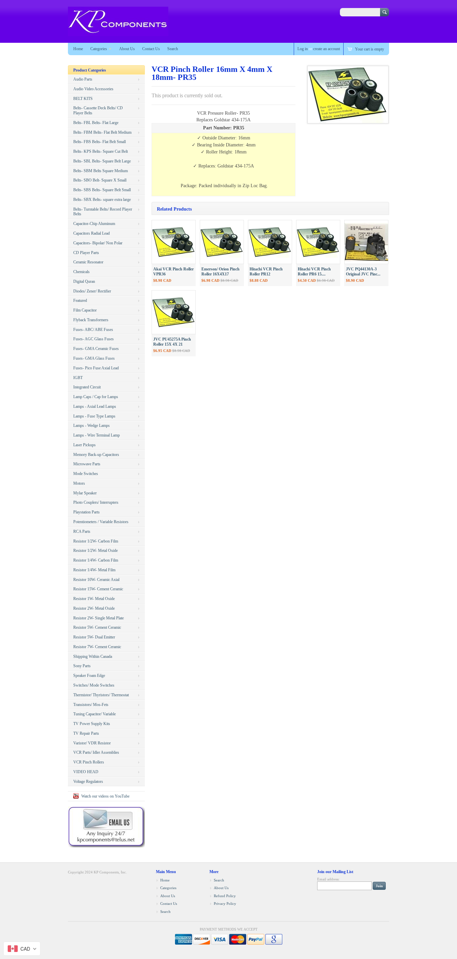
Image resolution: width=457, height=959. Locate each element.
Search (172, 48)
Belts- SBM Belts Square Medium (100, 170)
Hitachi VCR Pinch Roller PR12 (266, 271)
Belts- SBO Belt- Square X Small (99, 180)
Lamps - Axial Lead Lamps (94, 406)
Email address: (328, 879)
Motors (79, 483)
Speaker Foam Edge (89, 675)
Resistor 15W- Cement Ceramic (98, 589)
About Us (127, 48)
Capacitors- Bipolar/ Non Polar (97, 243)
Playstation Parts (86, 512)
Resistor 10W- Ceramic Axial (96, 579)
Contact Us (151, 48)
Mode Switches (85, 473)
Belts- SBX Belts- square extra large (102, 199)
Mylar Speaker (85, 493)
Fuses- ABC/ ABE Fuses (93, 329)
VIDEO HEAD (85, 771)
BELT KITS (83, 98)
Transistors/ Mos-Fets (90, 704)
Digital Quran (84, 281)
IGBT (78, 377)
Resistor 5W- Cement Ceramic (97, 627)
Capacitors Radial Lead (91, 233)
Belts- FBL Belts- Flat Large (95, 122)
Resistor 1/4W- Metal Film (94, 570)
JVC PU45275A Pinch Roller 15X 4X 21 (172, 342)
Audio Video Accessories (93, 89)
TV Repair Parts (86, 733)
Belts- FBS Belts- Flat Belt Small (99, 141)
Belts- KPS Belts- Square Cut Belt (100, 151)
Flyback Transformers (90, 320)
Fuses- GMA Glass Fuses (94, 358)
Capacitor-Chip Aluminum (94, 223)
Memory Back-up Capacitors (96, 454)
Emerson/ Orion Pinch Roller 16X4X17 (220, 271)
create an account (326, 48)
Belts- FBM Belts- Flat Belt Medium (102, 132)
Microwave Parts (86, 464)
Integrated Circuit (87, 387)
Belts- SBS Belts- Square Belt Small (102, 190)
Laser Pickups (84, 445)
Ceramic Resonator (88, 262)
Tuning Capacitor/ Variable (94, 714)
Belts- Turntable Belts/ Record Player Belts (102, 212)
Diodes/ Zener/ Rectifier (92, 291)
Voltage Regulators (88, 781)
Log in (302, 48)
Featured (80, 300)
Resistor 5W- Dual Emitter (94, 637)
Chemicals (81, 271)
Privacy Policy (225, 904)
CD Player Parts (86, 252)
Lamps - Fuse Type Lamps (94, 416)
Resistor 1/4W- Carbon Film (95, 560)
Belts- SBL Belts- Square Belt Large (102, 161)
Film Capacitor (85, 310)
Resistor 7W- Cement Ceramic (97, 646)
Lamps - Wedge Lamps (91, 425)
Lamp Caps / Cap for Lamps (95, 396)
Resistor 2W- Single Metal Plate (98, 618)
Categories (98, 48)
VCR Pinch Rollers (88, 762)
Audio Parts (82, 79)
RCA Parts (81, 531)
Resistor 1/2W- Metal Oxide (95, 550)
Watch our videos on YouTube (105, 796)
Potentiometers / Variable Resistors (100, 521)
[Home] (118, 33)
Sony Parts (82, 666)
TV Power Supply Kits (91, 723)
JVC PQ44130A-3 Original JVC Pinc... (363, 271)
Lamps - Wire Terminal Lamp (96, 435)
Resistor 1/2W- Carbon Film (95, 541)
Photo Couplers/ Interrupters (95, 502)
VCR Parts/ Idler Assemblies (96, 752)
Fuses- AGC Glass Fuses (93, 339)
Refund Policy (225, 896)
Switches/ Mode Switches (93, 685)
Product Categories (89, 70)
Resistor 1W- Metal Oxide (94, 598)
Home (78, 48)
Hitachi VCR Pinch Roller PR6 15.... (314, 271)
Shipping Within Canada (92, 656)
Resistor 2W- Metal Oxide (94, 608)
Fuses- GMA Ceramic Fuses (96, 348)
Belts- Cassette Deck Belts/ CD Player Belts (98, 110)
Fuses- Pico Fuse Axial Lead (96, 368)
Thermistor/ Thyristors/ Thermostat (101, 695)
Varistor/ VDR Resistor (92, 743)
